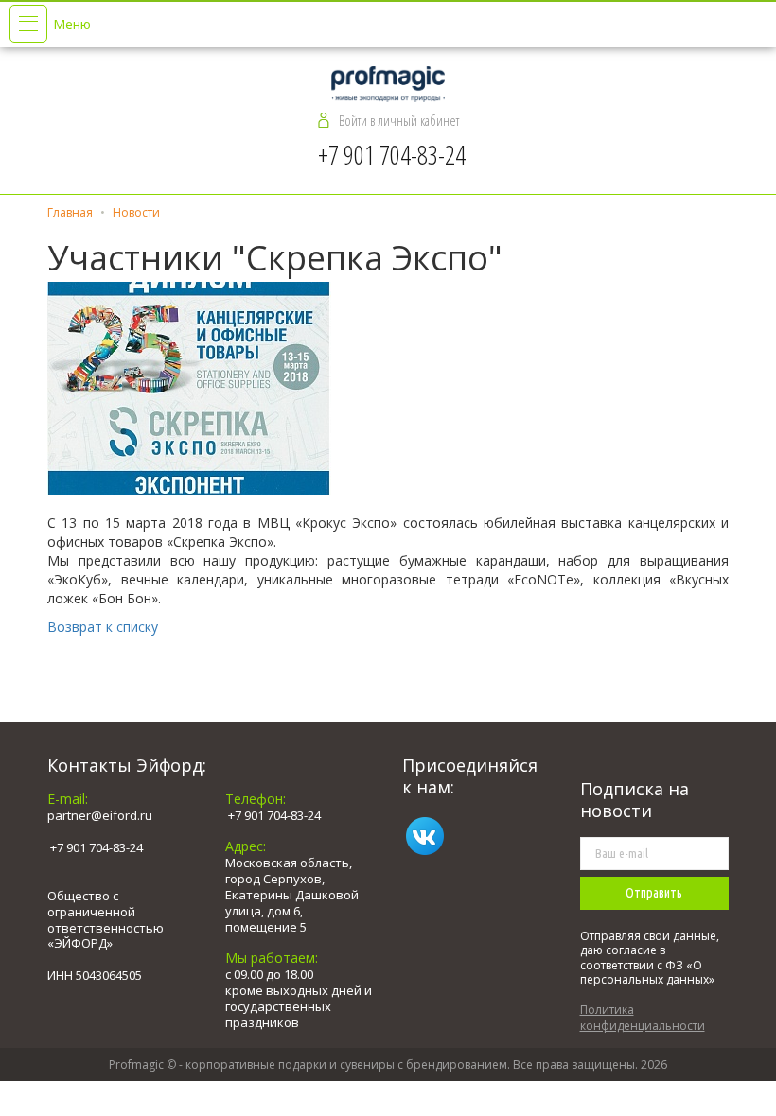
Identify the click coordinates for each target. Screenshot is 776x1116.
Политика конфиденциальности (642, 1018)
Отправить (654, 892)
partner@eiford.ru (99, 815)
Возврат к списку (102, 627)
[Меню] (28, 24)
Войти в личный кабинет (399, 120)
